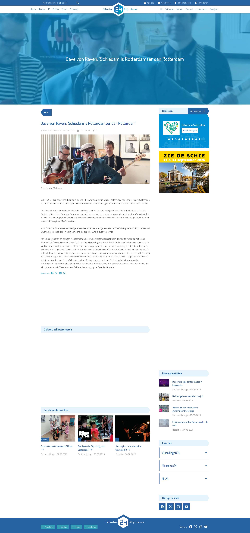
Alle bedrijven (195, 111)
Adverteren (202, 2)
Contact (64, 527)
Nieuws (42, 9)
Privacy (77, 527)
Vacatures (166, 2)
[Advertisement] (95, 302)
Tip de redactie (184, 2)
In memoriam (201, 9)
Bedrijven (214, 9)
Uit (161, 9)
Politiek (56, 9)
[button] (169, 141)
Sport (64, 9)
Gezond (189, 9)
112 (49, 9)
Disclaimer (92, 527)
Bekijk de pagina (189, 135)
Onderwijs (74, 9)
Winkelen (169, 9)
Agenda (150, 2)
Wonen (180, 9)
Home (33, 9)
